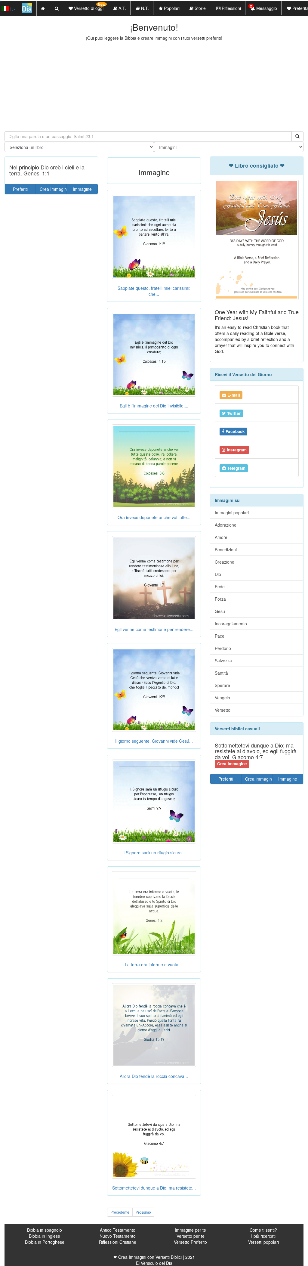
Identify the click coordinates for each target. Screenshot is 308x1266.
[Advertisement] (154, 86)
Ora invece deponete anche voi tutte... (154, 517)
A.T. (121, 8)
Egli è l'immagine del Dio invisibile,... (154, 406)
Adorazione (225, 525)
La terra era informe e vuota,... (154, 964)
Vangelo (222, 698)
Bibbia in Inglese (44, 1236)
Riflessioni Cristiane (117, 1242)
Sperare (222, 685)
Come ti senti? (263, 1230)
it (11, 8)
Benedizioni (226, 549)
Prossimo (143, 1212)
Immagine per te (190, 1230)
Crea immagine (258, 779)
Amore (221, 537)
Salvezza (223, 661)
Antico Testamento (117, 1230)
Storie (199, 8)
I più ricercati (263, 1236)
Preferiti (20, 189)
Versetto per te (191, 1236)
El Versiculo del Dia (154, 1263)
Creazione (224, 562)
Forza (220, 599)
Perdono (223, 648)
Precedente (119, 1212)
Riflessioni (230, 8)
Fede (220, 586)
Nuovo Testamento (118, 1236)
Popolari (171, 8)
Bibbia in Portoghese (44, 1242)
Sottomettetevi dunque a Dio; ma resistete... (154, 1188)
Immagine (82, 189)
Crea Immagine (53, 189)
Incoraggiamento (231, 624)
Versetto (222, 710)
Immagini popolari (232, 512)
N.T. (144, 8)
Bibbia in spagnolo (44, 1230)
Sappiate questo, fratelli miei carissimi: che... (154, 291)
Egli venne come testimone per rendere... (154, 629)
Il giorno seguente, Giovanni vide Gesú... (154, 741)
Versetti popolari (263, 1242)
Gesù (220, 611)
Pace (219, 636)
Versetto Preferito (190, 1242)
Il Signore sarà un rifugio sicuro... (153, 853)
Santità (221, 673)
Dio (218, 574)
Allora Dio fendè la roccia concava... (154, 1076)
